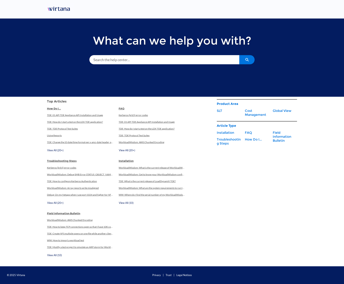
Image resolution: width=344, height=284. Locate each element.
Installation (126, 160)
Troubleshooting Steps (62, 160)
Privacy (156, 275)
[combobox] (164, 59)
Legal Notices (184, 275)
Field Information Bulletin (63, 213)
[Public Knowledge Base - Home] (59, 9)
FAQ (121, 108)
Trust (169, 275)
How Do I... (54, 108)
